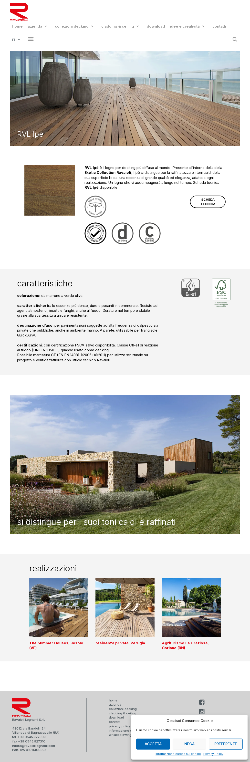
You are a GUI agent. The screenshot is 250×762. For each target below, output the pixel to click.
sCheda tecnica (207, 202)
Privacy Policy (213, 754)
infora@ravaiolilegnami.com (33, 746)
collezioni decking (72, 26)
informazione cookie (124, 730)
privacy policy (120, 726)
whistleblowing (120, 735)
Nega (189, 743)
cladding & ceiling (117, 26)
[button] (29, 39)
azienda (35, 26)
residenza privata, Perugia (120, 643)
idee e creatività (185, 26)
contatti (219, 26)
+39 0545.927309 (32, 737)
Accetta (153, 743)
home (17, 26)
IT (13, 40)
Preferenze (225, 743)
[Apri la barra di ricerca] (235, 39)
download (156, 26)
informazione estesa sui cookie (178, 754)
